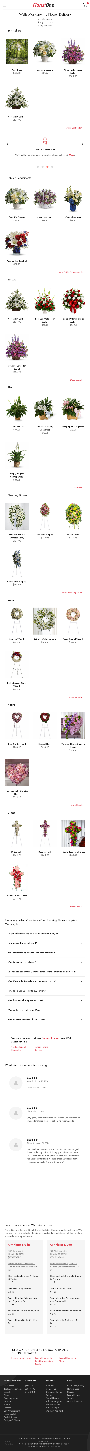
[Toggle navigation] (4, 5)
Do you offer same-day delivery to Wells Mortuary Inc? (34, 933)
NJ (36, 1444)
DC (38, 1439)
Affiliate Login (52, 1407)
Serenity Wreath (16, 639)
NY (44, 1444)
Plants (6, 1395)
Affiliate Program (54, 1401)
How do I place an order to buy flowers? (27, 990)
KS (58, 1439)
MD (68, 1439)
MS (19, 1444)
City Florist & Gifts (19, 1245)
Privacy (49, 1395)
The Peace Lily (17, 426)
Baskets (7, 1392)
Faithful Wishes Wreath (45, 639)
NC (25, 1444)
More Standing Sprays (72, 592)
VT (37, 1446)
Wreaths (7, 1401)
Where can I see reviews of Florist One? (26, 1019)
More (71, 154)
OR (56, 1444)
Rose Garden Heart (17, 744)
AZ (27, 1439)
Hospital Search (74, 1401)
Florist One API (53, 1404)
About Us (50, 1385)
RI (61, 1444)
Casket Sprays (10, 1417)
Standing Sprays (11, 1398)
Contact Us (51, 1388)
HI (48, 1439)
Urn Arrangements (12, 1410)
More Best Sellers (74, 127)
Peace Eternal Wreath (73, 639)
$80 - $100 (30, 1388)
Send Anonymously (75, 1385)
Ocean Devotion (73, 217)
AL (22, 1439)
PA (59, 1444)
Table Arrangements (13, 1388)
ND (28, 1444)
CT (35, 1439)
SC (63, 1444)
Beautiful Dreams (45, 69)
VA (34, 1446)
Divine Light (16, 851)
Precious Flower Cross (17, 895)
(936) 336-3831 (45, 25)
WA (40, 1446)
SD (66, 1444)
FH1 (56, 1446)
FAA (50, 1444)
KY (60, 1439)
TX (45, 22)
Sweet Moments (44, 217)
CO (32, 1439)
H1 (59, 1446)
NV (41, 1444)
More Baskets (76, 379)
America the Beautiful (17, 261)
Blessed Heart (45, 744)
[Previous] (7, 143)
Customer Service (54, 1392)
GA (45, 1439)
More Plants (77, 487)
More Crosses (76, 906)
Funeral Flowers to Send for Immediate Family (44, 1361)
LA (63, 1439)
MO (48, 1441)
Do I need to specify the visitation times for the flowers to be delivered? (42, 971)
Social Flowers (52, 1398)
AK (19, 1439)
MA (65, 1439)
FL (43, 1439)
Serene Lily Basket (16, 116)
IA (50, 1439)
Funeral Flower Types (21, 1357)
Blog (52, 1446)
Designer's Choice (12, 1420)
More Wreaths (75, 697)
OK (54, 1444)
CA (29, 1439)
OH (47, 1444)
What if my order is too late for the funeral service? (32, 981)
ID (52, 1439)
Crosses (7, 1407)
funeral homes (50, 1038)
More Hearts (76, 805)
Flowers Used (73, 1388)
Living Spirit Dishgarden (73, 426)
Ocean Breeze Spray (16, 581)
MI (42, 1441)
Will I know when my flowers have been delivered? (31, 952)
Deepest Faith (44, 851)
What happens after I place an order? (25, 1000)
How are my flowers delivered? (22, 943)
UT (32, 1446)
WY (49, 1446)
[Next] (82, 143)
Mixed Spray (73, 534)
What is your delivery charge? (22, 962)
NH (33, 1444)
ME (39, 1441)
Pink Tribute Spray (44, 534)
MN (44, 1441)
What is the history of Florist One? (24, 1009)
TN (69, 1444)
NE (31, 1444)
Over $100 (30, 1392)
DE (41, 1439)
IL (53, 1439)
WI (43, 1446)
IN (56, 1439)
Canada (70, 1392)
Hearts (7, 1404)
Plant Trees (17, 69)
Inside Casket (10, 1413)
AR (24, 1439)
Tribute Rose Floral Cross (73, 851)
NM (38, 1444)
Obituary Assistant (54, 1410)
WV (45, 1446)
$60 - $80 (29, 1385)
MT (22, 1444)
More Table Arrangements (70, 272)
